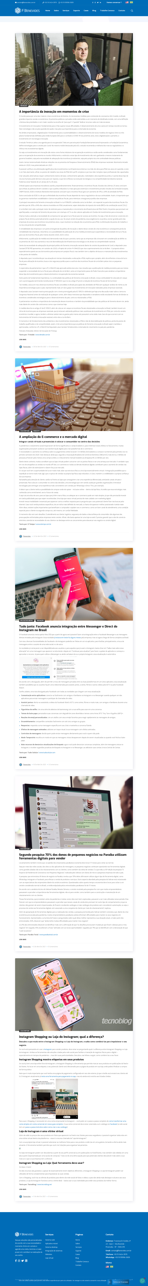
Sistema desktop (51, 1247)
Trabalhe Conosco (82, 1262)
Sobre (78, 1243)
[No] (145, 1282)
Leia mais (22, 340)
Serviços (79, 1247)
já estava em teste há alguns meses (67, 638)
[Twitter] (22, 1260)
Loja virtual (49, 1258)
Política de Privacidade (120, 1282)
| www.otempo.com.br (43, 524)
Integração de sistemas (53, 1251)
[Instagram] (19, 1260)
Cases (78, 1254)
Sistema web (50, 1240)
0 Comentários (54, 347)
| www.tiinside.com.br (42, 335)
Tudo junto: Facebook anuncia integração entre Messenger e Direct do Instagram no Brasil (68, 628)
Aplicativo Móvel (26, 620)
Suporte (78, 1251)
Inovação (23, 106)
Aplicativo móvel (51, 1243)
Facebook (113, 1124)
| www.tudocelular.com (46, 753)
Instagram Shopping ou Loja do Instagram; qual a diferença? (61, 1037)
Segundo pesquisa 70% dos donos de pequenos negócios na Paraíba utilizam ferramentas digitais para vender (72, 856)
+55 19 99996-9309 (66, 3)
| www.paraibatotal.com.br (48, 935)
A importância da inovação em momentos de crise (54, 112)
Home (78, 1240)
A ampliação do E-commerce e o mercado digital (53, 437)
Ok (109, 1282)
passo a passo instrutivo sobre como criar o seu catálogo (46, 1127)
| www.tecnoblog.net (44, 1184)
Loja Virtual (25, 431)
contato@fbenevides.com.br (26, 3)
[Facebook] (16, 1260)
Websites (48, 1254)
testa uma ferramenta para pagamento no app (58, 1076)
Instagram (48, 1049)
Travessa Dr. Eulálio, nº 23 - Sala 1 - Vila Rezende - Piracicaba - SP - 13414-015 (118, 1244)
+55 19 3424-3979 (50, 3)
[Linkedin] (26, 1260)
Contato (78, 1265)
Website (36, 431)
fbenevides (27, 347)
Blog (77, 1258)
